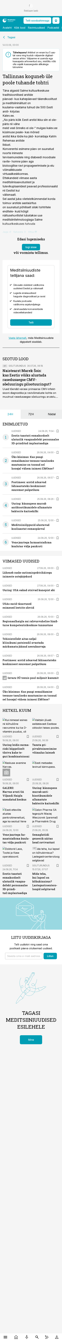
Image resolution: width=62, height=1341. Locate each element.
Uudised (16, 431)
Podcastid (53, 27)
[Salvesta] (57, 431)
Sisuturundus (17, 365)
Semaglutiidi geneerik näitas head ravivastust (43, 838)
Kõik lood (19, 27)
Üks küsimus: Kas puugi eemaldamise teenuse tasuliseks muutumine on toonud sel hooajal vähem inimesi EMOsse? (30, 695)
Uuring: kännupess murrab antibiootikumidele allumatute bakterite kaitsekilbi (31, 507)
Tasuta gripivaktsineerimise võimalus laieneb (44, 748)
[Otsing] (37, 1337)
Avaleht (7, 27)
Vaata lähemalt (17, 338)
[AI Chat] (46, 1337)
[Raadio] (26, 1337)
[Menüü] (5, 1337)
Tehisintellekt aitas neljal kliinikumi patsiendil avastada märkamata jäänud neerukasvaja (24, 642)
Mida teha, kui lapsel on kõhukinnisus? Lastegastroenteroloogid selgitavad (44, 881)
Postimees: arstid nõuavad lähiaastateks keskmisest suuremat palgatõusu (28, 486)
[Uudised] (16, 1337)
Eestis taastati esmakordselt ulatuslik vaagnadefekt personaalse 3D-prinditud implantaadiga (35, 439)
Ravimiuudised (36, 27)
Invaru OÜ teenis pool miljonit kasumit (33, 677)
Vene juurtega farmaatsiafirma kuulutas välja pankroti (16, 838)
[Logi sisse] (56, 1337)
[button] (23, 956)
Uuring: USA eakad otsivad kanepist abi (29, 590)
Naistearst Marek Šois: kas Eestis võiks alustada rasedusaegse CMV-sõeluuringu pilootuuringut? (27, 377)
